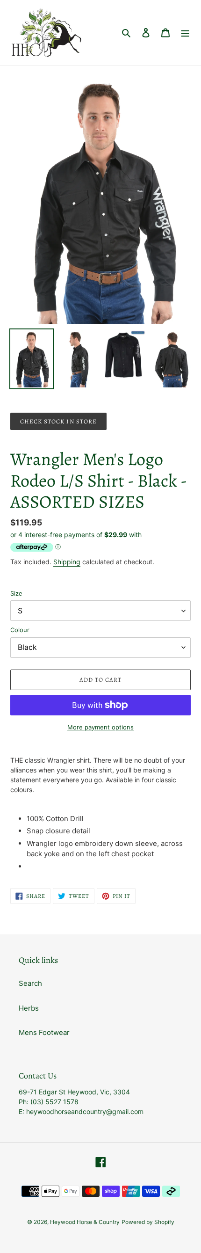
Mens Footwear (44, 1032)
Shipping (66, 562)
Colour (19, 630)
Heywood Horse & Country (85, 1221)
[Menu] (185, 32)
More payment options (100, 727)
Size (16, 593)
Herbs (29, 1008)
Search (30, 983)
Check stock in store (58, 421)
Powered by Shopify (148, 1221)
